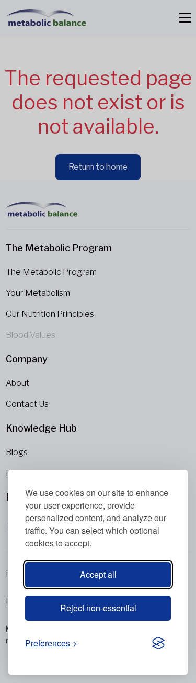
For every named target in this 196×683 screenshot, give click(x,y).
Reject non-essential (98, 608)
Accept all (98, 574)
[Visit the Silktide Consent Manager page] (158, 643)
